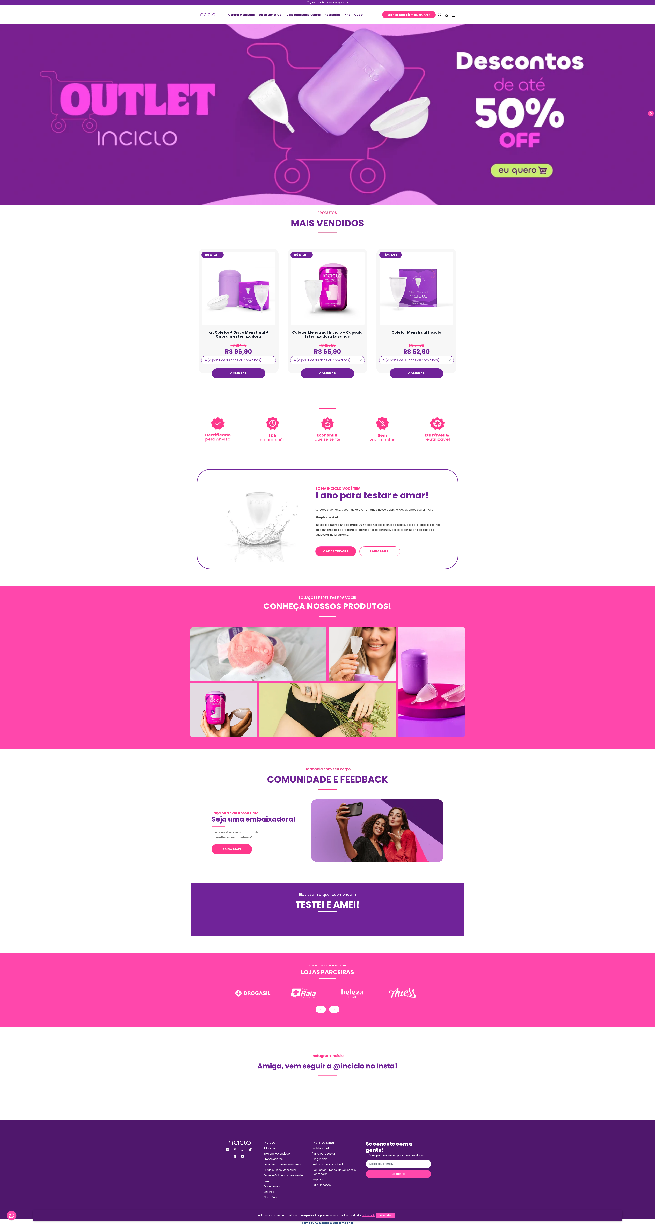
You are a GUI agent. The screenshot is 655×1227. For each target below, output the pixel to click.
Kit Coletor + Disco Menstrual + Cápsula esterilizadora (238, 334)
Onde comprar (274, 1186)
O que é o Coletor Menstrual (282, 1164)
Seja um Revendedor (277, 1154)
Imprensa (318, 1179)
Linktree (269, 1192)
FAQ (266, 1181)
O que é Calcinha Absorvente (283, 1175)
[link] (327, 221)
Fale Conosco (321, 1185)
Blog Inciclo (320, 1159)
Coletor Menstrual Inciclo (416, 332)
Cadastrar (398, 1174)
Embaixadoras (273, 1159)
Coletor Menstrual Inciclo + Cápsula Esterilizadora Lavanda (327, 334)
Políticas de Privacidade (328, 1164)
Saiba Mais (368, 1215)
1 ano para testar (323, 1154)
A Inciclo (269, 1148)
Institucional (320, 1148)
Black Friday (272, 1197)
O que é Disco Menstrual (280, 1170)
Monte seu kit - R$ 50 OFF (409, 15)
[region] (327, 2)
